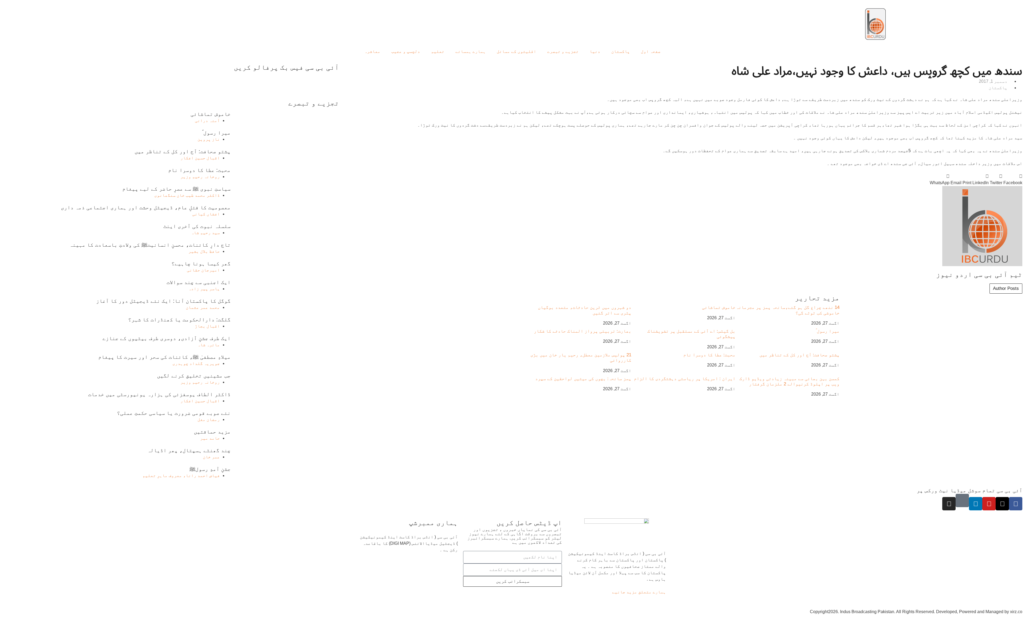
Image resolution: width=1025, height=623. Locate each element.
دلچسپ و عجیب (405, 51)
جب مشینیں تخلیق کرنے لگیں (194, 375)
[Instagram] (949, 503)
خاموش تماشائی (718, 307)
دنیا (595, 51)
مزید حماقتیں (212, 432)
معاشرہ (372, 51)
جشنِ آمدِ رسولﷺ (210, 469)
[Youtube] (989, 503)
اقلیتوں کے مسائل (516, 51)
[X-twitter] (1002, 503)
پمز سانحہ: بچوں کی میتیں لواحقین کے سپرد (583, 378)
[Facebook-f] (1015, 503)
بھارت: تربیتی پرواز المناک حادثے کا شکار (582, 331)
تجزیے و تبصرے (563, 51)
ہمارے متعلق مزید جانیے (639, 592)
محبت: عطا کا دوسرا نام (709, 354)
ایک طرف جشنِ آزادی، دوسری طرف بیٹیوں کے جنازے (166, 338)
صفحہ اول (651, 51)
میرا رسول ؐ (827, 331)
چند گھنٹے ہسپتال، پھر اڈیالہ (189, 450)
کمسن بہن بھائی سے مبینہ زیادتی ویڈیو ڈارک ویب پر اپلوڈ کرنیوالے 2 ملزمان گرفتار (789, 381)
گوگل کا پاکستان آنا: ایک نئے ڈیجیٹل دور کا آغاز (163, 301)
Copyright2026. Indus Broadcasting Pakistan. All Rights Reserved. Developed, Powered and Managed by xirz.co (916, 611)
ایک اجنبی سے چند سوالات (199, 282)
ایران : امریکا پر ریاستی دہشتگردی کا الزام (684, 378)
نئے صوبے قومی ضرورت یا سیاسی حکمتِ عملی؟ (174, 413)
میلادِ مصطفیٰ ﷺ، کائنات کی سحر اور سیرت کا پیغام (164, 357)
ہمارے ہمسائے (470, 51)
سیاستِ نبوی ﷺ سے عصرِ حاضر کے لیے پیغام (176, 189)
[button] (1012, 179)
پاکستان (620, 51)
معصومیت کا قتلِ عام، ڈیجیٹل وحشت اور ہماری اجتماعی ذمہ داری (146, 207)
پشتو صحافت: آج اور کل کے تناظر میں (799, 354)
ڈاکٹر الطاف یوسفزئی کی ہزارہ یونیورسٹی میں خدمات (159, 394)
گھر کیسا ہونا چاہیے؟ (201, 263)
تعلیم (437, 51)
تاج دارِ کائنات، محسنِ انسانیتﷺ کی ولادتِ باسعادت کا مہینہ (150, 245)
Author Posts (1006, 288)
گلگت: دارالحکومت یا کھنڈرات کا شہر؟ (179, 319)
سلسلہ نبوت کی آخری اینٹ (197, 226)
